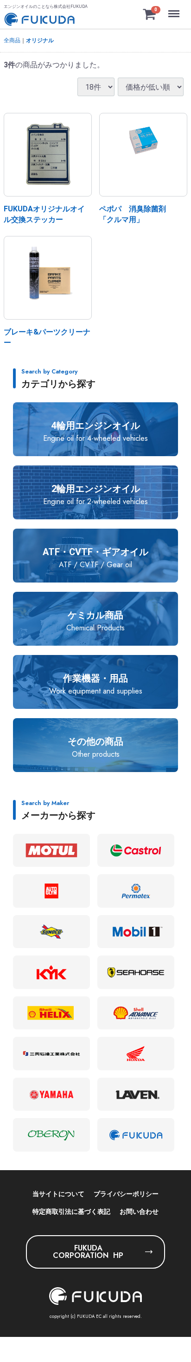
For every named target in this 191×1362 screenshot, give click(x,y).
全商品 (12, 40)
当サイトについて (58, 1194)
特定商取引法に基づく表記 (71, 1211)
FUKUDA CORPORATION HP (88, 1252)
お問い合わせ (139, 1211)
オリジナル (40, 40)
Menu (175, 8)
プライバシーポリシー (126, 1194)
